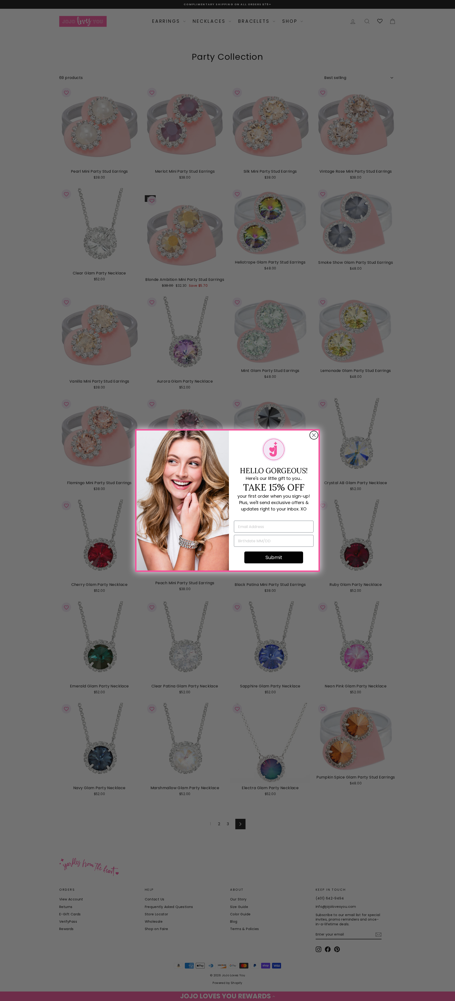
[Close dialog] (314, 435)
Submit (273, 557)
